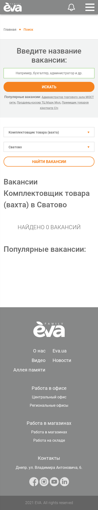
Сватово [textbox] (15, 147)
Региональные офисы (49, 405)
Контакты (49, 458)
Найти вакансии (49, 161)
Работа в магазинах (49, 432)
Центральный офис (49, 397)
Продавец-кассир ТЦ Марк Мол (38, 102)
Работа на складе (49, 440)
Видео (38, 360)
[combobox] (49, 132)
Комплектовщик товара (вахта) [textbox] (34, 132)
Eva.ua (60, 351)
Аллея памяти (29, 370)
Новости (62, 360)
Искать (49, 87)
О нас (39, 351)
